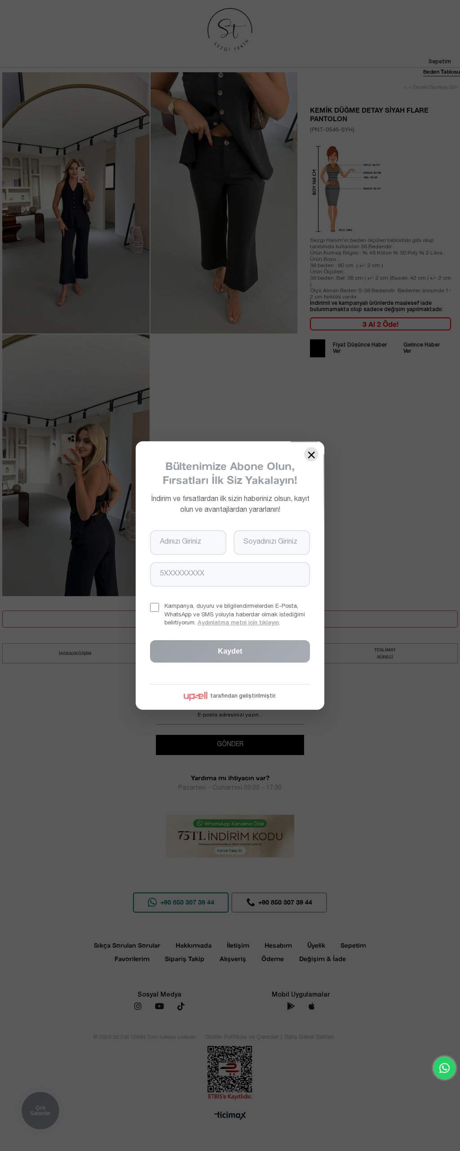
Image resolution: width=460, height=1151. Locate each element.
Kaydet (230, 651)
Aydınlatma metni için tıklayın (238, 623)
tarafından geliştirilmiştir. (243, 696)
